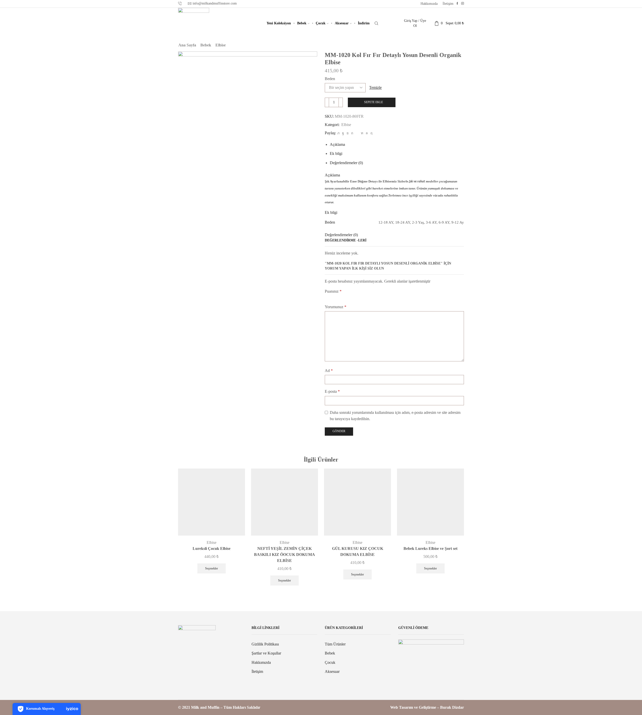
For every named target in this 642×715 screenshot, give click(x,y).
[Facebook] (457, 3)
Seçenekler (211, 568)
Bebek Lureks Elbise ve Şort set (430, 548)
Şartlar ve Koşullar (266, 653)
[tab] (337, 144)
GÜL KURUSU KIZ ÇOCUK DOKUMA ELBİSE (357, 551)
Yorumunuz (335, 307)
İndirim (364, 23)
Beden (330, 79)
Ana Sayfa (187, 45)
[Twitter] (338, 133)
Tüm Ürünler (335, 644)
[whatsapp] (366, 133)
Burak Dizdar (452, 707)
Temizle (375, 87)
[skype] (370, 133)
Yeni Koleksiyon (279, 23)
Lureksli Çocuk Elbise (211, 548)
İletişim (448, 4)
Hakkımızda (429, 4)
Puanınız (333, 291)
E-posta (332, 391)
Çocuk (321, 23)
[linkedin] (362, 133)
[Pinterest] (352, 133)
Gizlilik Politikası (265, 644)
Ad (329, 370)
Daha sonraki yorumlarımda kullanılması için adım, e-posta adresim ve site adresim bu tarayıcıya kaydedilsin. (395, 415)
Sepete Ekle (373, 102)
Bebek (301, 23)
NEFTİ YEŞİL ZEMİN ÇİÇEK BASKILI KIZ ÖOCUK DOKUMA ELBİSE (284, 554)
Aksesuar (342, 23)
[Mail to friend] (357, 133)
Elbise (220, 45)
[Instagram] (462, 3)
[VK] (347, 133)
